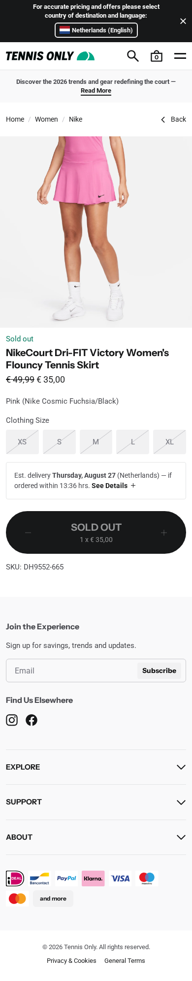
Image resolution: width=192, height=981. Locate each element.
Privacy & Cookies (71, 960)
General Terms (124, 960)
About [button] (19, 837)
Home (15, 119)
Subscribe (159, 670)
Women (46, 119)
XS (28, 441)
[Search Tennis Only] (133, 56)
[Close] (181, 21)
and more (53, 898)
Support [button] (24, 801)
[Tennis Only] (50, 56)
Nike (75, 119)
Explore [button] (23, 767)
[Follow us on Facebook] (31, 720)
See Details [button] (110, 486)
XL (175, 441)
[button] (156, 56)
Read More (96, 90)
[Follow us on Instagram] (12, 720)
